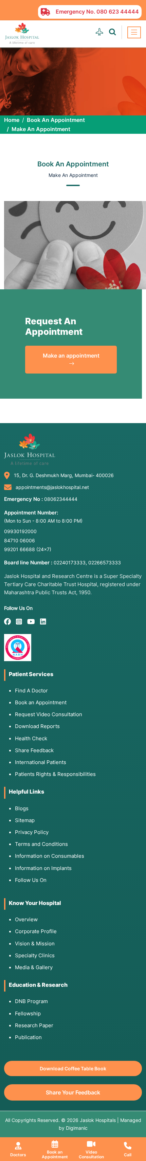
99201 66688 (27, 549)
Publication (28, 1037)
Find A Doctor (31, 690)
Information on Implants (43, 868)
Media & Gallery (34, 967)
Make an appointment (71, 355)
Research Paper (34, 1025)
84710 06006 (19, 540)
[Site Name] (22, 33)
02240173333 (70, 562)
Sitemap (25, 820)
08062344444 (60, 499)
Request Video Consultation (48, 714)
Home (11, 119)
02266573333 (104, 562)
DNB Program (31, 1001)
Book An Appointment (56, 119)
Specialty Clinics (35, 955)
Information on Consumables (49, 856)
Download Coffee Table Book (73, 1068)
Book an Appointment (41, 702)
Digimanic (77, 1128)
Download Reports (37, 726)
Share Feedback (34, 750)
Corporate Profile (36, 931)
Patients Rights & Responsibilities (55, 774)
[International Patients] (99, 32)
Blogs (22, 808)
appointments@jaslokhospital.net (52, 487)
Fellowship (28, 1013)
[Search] (112, 32)
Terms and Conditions (41, 844)
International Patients (40, 762)
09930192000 (20, 531)
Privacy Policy (32, 832)
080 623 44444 (117, 11)
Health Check (31, 738)
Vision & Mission (35, 943)
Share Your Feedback (73, 1092)
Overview (26, 919)
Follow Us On (31, 880)
